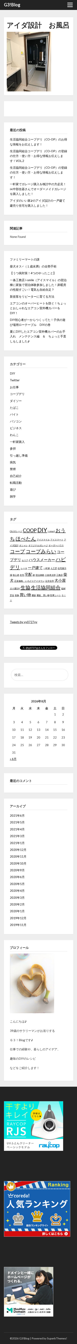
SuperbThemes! (57, 1338)
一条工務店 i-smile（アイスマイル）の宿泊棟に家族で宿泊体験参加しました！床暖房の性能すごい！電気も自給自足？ (38, 284)
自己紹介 (16, 476)
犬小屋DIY (15, 588)
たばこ (14, 407)
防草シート (55, 595)
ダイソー (16, 401)
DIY (12, 373)
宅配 (28, 574)
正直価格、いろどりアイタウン (29, 581)
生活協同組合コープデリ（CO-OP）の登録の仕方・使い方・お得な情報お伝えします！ (38, 172)
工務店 (59, 575)
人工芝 (54, 568)
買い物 (25, 594)
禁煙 (13, 469)
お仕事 (14, 387)
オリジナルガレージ (38, 545)
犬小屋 (60, 580)
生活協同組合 (46, 587)
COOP (30, 530)
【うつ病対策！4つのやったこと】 (33, 273)
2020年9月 (17, 870)
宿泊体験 (40, 575)
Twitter (15, 380)
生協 (25, 587)
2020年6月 (17, 877)
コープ (17, 551)
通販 (34, 595)
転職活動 (16, 482)
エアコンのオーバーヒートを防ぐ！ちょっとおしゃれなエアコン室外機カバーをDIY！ (38, 308)
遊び (13, 489)
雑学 (13, 496)
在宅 (22, 575)
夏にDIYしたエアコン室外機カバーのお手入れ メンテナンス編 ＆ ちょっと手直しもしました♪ (38, 336)
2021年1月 (17, 843)
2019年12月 (18, 918)
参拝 (13, 448)
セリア (25, 560)
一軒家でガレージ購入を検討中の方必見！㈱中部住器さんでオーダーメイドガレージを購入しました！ (38, 189)
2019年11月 (18, 925)
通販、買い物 (43, 595)
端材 (63, 588)
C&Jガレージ (16, 531)
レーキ (24, 568)
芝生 (12, 595)
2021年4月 (17, 829)
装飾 (17, 595)
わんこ (14, 435)
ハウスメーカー (42, 559)
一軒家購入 (17, 441)
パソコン (16, 421)
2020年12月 (18, 849)
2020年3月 (17, 897)
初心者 (16, 575)
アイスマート (56, 539)
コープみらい (41, 551)
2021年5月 (17, 822)
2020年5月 (17, 884)
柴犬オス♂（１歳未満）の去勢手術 (33, 266)
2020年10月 (18, 863)
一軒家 (46, 568)
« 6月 (13, 759)
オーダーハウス (56, 545)
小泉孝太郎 (50, 575)
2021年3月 (17, 836)
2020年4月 (17, 890)
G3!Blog (12, 4)
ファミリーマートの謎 (24, 259)
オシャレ (23, 545)
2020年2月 (17, 904)
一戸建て (35, 567)
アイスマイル (43, 539)
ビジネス (16, 428)
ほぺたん (26, 538)
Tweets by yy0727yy (23, 622)
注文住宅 (49, 581)
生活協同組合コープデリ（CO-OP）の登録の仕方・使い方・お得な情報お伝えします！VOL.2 (38, 156)
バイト (14, 414)
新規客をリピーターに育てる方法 (32, 296)
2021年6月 (17, 815)
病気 (13, 462)
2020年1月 (17, 911)
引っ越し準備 (19, 455)
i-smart (51, 531)
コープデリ (17, 394)
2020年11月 (18, 856)
